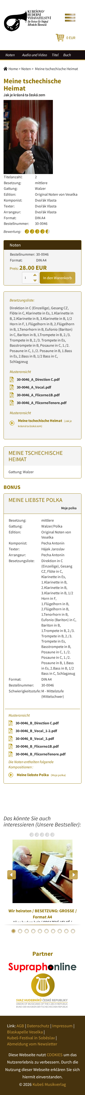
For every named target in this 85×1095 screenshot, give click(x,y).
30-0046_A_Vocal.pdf (34, 387)
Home (13, 68)
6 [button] (46, 931)
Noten (10, 54)
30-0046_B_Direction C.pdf (37, 723)
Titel (55, 54)
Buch (67, 54)
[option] (42, 875)
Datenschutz (38, 1025)
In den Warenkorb (57, 277)
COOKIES (55, 1054)
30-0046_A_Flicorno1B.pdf (38, 395)
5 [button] (39, 931)
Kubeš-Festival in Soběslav (31, 1037)
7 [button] (53, 931)
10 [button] (73, 931)
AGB (20, 1025)
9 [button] (66, 931)
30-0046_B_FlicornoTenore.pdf (40, 754)
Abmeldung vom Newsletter (32, 1044)
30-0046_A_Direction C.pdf (38, 379)
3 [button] (26, 931)
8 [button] (59, 931)
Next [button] (73, 874)
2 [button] (20, 931)
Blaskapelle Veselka (25, 1032)
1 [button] (13, 931)
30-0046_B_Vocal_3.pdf (35, 738)
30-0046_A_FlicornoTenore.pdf (41, 402)
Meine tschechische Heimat (45, 423)
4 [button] (33, 931)
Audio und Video (34, 54)
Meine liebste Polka (41, 774)
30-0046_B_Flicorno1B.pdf (37, 746)
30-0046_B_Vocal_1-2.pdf (36, 730)
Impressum (62, 1025)
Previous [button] (11, 874)
